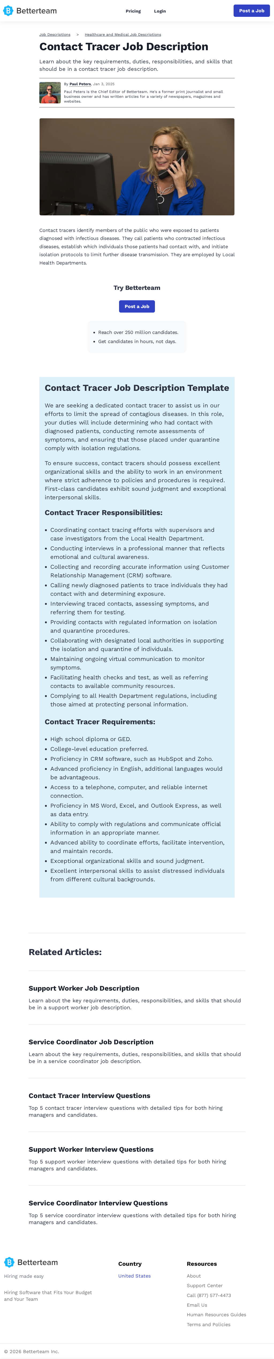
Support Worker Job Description (84, 988)
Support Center (205, 1285)
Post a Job (251, 10)
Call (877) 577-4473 (209, 1295)
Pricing (133, 11)
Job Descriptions (54, 34)
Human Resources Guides (216, 1314)
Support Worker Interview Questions (91, 1149)
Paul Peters (80, 84)
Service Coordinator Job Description (91, 1042)
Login (160, 11)
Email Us (197, 1305)
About (194, 1276)
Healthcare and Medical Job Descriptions (123, 34)
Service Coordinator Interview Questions (98, 1203)
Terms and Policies (208, 1324)
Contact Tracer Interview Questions (89, 1096)
